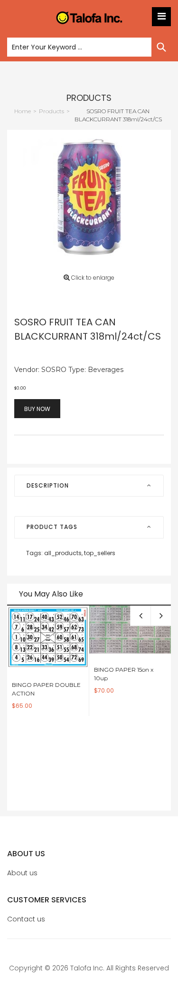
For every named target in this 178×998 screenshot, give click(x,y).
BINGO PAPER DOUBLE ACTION (46, 689)
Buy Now (37, 409)
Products (89, 98)
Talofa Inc (86, 968)
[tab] (89, 486)
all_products (63, 553)
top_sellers (99, 553)
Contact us (26, 919)
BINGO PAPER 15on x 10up (123, 674)
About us (22, 873)
